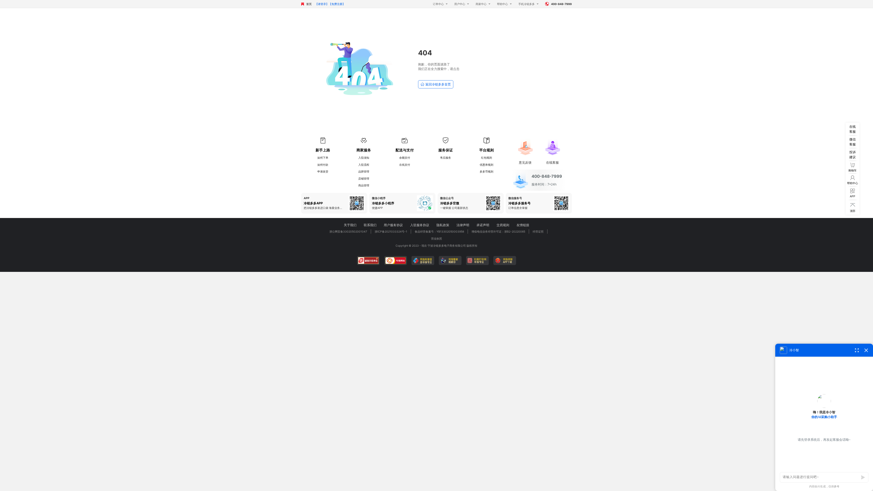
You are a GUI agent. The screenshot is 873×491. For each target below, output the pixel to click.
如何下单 (322, 157)
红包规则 (486, 157)
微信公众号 (447, 198)
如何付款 (322, 164)
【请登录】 (322, 4)
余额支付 (404, 157)
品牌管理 (363, 171)
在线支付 (404, 164)
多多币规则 (486, 171)
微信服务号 (515, 198)
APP (306, 198)
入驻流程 (363, 164)
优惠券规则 (486, 164)
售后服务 (445, 157)
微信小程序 (379, 198)
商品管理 (363, 185)
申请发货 (322, 171)
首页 (309, 4)
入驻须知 (363, 157)
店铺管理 (363, 178)
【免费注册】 (337, 4)
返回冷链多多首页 (436, 84)
